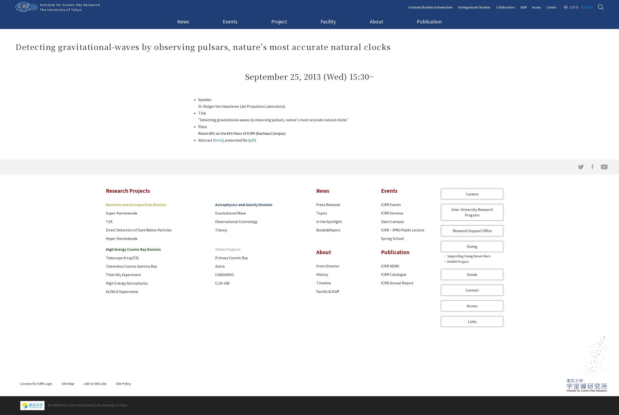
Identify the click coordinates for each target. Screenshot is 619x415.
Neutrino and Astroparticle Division (136, 204)
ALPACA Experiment (122, 291)
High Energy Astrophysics (127, 283)
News (183, 21)
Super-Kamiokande (121, 213)
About (376, 21)
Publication (429, 21)
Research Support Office (472, 230)
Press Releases (328, 204)
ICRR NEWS (390, 266)
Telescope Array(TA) (122, 257)
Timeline (323, 282)
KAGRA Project (458, 261)
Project (279, 21)
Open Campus (392, 221)
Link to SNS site (95, 383)
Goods (472, 274)
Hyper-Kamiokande (122, 238)
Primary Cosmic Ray (231, 257)
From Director (327, 266)
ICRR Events (391, 204)
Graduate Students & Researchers (430, 7)
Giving (472, 246)
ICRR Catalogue (393, 274)
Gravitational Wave (230, 213)
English (588, 7)
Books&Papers (328, 230)
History (322, 274)
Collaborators (505, 7)
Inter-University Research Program (472, 212)
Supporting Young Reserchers (469, 256)
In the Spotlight (329, 221)
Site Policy (123, 383)
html (218, 140)
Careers (551, 7)
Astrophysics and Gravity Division (243, 204)
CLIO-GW (222, 283)
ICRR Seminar (392, 213)
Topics (321, 213)
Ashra (220, 266)
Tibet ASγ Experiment (123, 274)
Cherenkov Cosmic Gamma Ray (131, 266)
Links (472, 321)
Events (230, 21)
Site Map (68, 383)
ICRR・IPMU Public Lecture (402, 230)
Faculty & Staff (327, 291)
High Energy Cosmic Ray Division (133, 249)
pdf (252, 140)
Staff (523, 7)
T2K (109, 221)
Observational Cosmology (236, 221)
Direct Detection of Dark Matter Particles (139, 230)
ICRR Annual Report (397, 282)
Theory (221, 230)
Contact (472, 290)
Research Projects (128, 190)
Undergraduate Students (474, 7)
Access (536, 7)
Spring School (392, 238)
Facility (328, 21)
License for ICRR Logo (36, 383)
